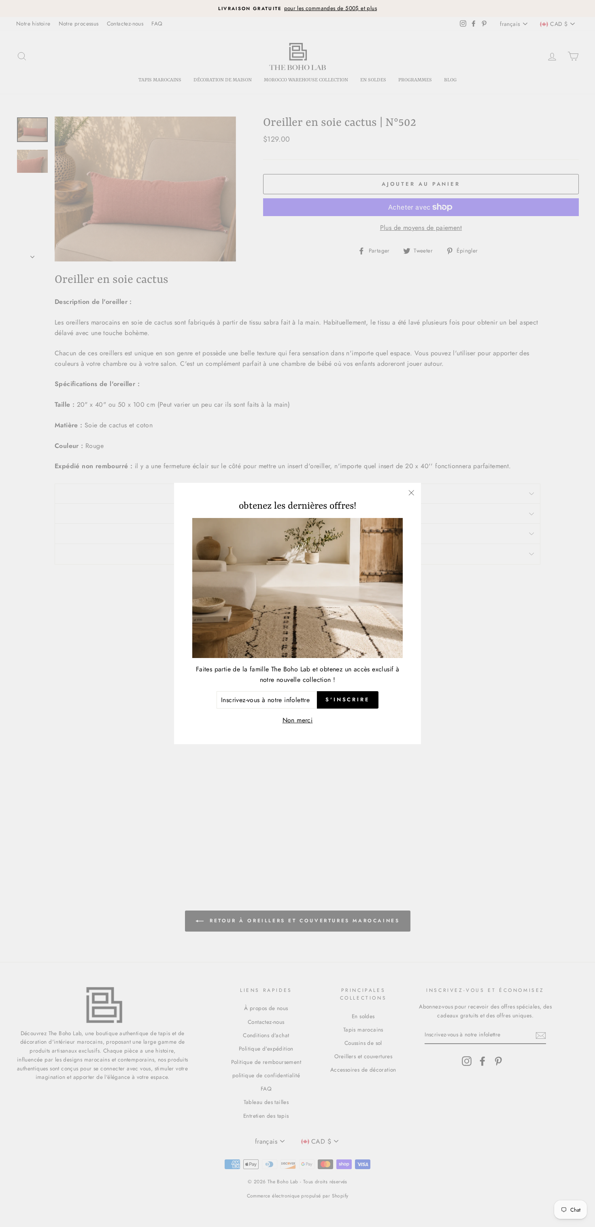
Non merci (298, 720)
